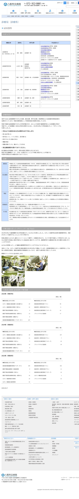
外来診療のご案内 (9, 406)
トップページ (64, 477)
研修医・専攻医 (55, 443)
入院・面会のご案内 (9, 417)
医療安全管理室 (32, 415)
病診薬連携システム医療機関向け (36, 448)
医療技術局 (31, 408)
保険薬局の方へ (32, 450)
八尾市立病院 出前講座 (10, 451)
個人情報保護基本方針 (57, 410)
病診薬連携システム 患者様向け (12, 447)
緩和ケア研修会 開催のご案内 (36, 461)
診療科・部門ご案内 (25, 13)
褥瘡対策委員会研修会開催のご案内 (37, 463)
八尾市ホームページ (65, 479)
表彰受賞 (54, 423)
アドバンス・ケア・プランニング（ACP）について (15, 431)
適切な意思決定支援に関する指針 (12, 428)
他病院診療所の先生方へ (34, 441)
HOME (8, 16)
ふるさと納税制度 (9, 457)
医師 (53, 441)
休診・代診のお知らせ (10, 404)
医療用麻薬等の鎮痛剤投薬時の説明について (39, 452)
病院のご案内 (38, 13)
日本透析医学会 (45, 48)
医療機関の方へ (62, 13)
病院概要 (54, 414)
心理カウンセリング (9, 413)
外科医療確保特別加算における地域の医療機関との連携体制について (15, 460)
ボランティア (55, 454)
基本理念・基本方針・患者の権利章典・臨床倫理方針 (62, 404)
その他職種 (54, 450)
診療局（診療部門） (33, 404)
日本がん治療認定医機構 (47, 67)
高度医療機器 (55, 418)
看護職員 (54, 446)
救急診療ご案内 (8, 408)
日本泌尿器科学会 (45, 46)
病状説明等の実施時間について (12, 419)
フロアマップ (8, 422)
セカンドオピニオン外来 (10, 415)
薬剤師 (53, 448)
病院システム (55, 421)
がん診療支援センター (10, 411)
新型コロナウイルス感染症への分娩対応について (15, 454)
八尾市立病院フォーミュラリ (35, 457)
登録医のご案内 (32, 446)
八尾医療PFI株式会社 (33, 417)
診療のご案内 (13, 13)
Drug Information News (34, 454)
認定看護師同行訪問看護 (10, 449)
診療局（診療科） (33, 402)
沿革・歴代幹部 (55, 416)
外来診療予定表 (8, 402)
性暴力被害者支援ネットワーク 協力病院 (14, 424)
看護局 (30, 406)
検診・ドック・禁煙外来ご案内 (12, 426)
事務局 (30, 411)
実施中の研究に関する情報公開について (61, 407)
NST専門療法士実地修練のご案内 (36, 459)
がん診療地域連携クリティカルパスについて (39, 443)
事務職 (53, 452)
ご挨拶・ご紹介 (55, 402)
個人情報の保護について (57, 412)
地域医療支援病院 (9, 445)
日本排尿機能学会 (45, 91)
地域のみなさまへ (50, 13)
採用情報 (53, 438)
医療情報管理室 (32, 413)
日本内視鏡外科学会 (45, 54)
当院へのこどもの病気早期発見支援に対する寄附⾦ (15, 442)
